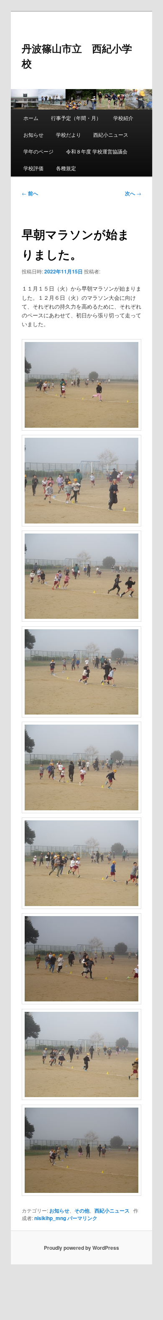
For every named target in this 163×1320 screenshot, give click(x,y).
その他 (81, 1210)
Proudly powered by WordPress (81, 1247)
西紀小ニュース (110, 134)
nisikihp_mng (50, 1218)
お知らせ (33, 134)
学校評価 (33, 167)
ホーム (30, 117)
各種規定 (66, 167)
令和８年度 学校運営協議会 (96, 151)
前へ (30, 193)
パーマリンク (82, 1218)
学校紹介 (123, 117)
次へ (133, 193)
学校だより (68, 134)
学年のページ (38, 151)
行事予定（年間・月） (76, 117)
